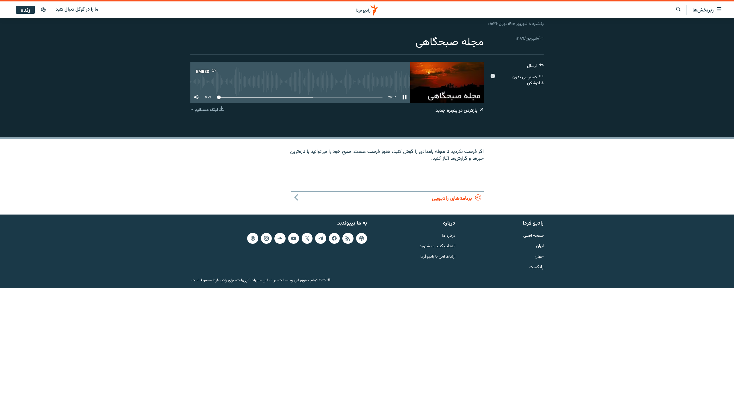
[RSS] (347, 238)
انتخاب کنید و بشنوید (437, 246)
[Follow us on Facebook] (334, 238)
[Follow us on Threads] (252, 238)
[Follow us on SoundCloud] (279, 238)
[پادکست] (43, 10)
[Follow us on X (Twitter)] (307, 238)
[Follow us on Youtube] (293, 238)
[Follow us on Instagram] (266, 238)
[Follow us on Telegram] (320, 238)
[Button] (535, 67)
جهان (539, 257)
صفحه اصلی (533, 236)
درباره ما (448, 236)
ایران (540, 246)
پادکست (536, 267)
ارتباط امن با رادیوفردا (437, 257)
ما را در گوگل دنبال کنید (77, 9)
